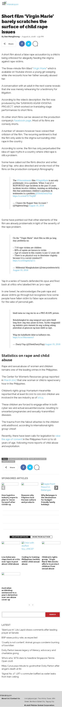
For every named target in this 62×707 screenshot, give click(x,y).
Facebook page (22, 120)
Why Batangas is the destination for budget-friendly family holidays (49, 500)
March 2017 (10, 380)
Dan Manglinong (12, 36)
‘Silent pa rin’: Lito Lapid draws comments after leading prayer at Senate (29, 631)
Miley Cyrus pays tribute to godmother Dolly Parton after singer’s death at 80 (30, 667)
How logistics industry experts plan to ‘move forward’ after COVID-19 (10, 500)
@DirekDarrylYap (43, 193)
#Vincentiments (24, 180)
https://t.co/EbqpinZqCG (24, 260)
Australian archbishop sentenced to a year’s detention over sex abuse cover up (9, 594)
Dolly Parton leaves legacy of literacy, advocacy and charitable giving (29, 652)
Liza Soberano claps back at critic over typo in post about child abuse (11, 560)
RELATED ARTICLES (20, 537)
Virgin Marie (39, 68)
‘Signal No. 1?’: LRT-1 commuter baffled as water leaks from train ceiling (29, 675)
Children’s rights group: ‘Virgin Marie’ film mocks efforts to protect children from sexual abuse (50, 563)
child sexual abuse (18, 459)
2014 (40, 397)
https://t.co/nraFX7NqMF (24, 196)
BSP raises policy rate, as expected (19, 637)
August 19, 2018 (36, 205)
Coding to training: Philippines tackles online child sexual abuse (31, 560)
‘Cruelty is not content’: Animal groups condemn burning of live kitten (30, 644)
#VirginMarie (42, 180)
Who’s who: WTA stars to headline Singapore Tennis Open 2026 (28, 659)
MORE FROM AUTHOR (41, 537)
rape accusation (37, 459)
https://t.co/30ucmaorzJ (23, 337)
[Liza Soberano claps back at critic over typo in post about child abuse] (11, 548)
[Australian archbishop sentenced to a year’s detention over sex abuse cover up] (11, 579)
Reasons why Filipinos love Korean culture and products (28, 498)
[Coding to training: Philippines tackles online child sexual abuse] (31, 548)
